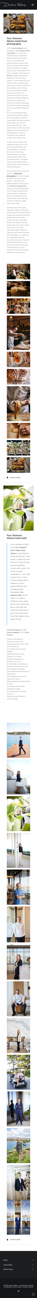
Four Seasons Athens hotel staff (16, 536)
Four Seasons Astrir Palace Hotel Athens (18, 550)
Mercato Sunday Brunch (18, 186)
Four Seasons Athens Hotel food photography (17, 41)
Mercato (9, 75)
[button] (32, 5)
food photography (17, 48)
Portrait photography (14, 630)
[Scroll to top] (33, 1294)
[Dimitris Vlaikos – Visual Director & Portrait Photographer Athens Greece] (13, 4)
